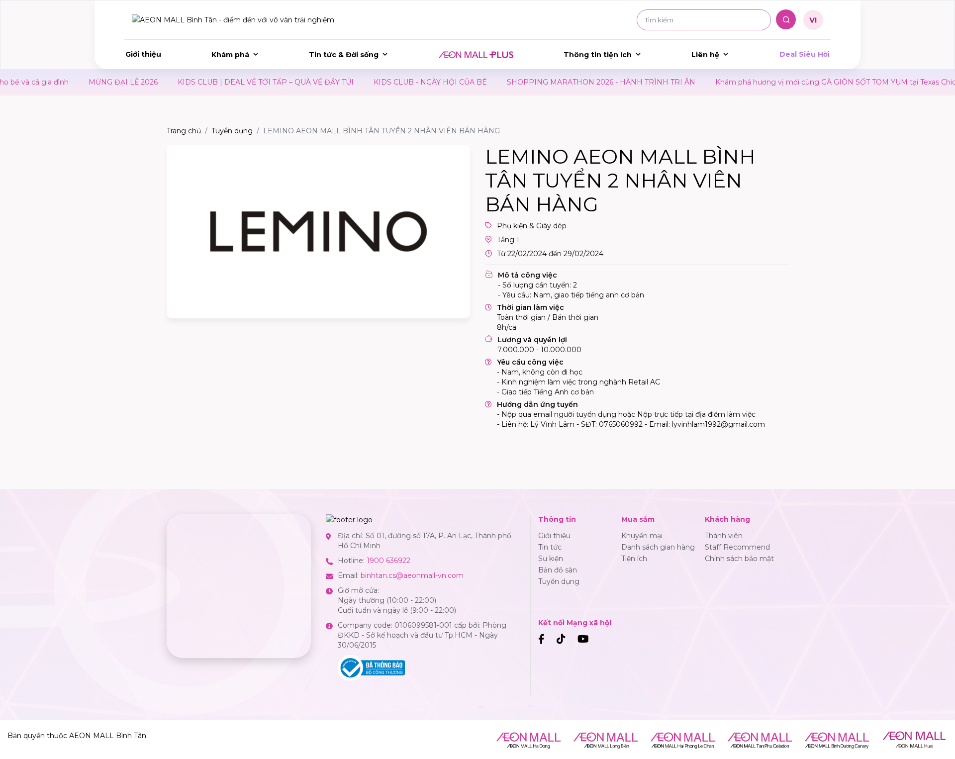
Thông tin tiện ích (598, 54)
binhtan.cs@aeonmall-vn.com (412, 575)
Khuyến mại (642, 535)
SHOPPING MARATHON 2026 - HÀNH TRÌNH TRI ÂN (581, 82)
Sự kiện (550, 558)
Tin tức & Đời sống (344, 54)
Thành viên (724, 535)
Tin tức (550, 547)
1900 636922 (388, 560)
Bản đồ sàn (557, 570)
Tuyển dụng (232, 130)
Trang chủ (184, 130)
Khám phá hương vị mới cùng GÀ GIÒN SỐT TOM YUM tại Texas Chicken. (823, 82)
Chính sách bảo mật (739, 558)
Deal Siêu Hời (804, 54)
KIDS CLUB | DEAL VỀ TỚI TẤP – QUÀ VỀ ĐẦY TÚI (246, 82)
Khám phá (230, 54)
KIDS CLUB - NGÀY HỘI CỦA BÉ (410, 82)
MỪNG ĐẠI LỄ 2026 (103, 82)
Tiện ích (634, 558)
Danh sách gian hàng (658, 547)
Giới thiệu (143, 54)
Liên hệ (705, 54)
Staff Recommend (737, 547)
